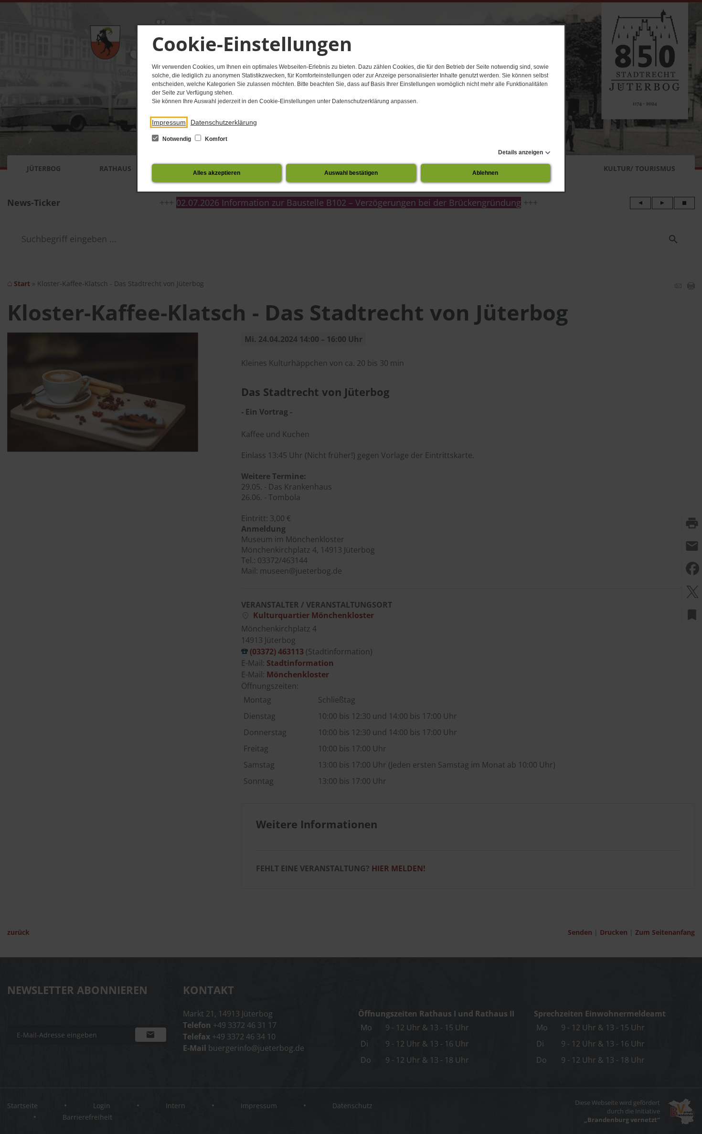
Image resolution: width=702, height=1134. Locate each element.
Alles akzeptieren (216, 173)
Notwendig (176, 139)
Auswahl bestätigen (351, 173)
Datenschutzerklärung (224, 122)
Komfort (215, 139)
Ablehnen (485, 173)
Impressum (169, 122)
